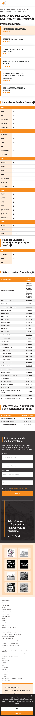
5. (13, 135)
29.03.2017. (29, 286)
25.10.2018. (29, 387)
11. (13, 254)
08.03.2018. (29, 378)
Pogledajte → (7, 31)
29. (13, 166)
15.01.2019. (29, 391)
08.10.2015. (29, 313)
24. (13, 155)
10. (13, 170)
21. (13, 174)
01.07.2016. (29, 341)
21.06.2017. (29, 369)
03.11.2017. (29, 291)
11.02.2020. (27, 424)
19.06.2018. (29, 296)
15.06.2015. (29, 307)
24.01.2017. (29, 285)
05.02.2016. (29, 332)
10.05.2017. (29, 288)
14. (13, 115)
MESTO (3, 479)
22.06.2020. (27, 421)
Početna (2, 9)
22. (13, 258)
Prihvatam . (15, 489)
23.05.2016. (29, 338)
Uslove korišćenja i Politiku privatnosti (15, 489)
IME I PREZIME (5, 453)
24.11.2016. (29, 366)
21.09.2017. (29, 290)
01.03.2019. (29, 398)
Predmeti (8, 9)
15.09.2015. (29, 283)
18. (13, 127)
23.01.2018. (29, 375)
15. (13, 111)
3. (13, 182)
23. (13, 143)
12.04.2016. (29, 335)
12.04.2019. (29, 301)
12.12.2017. (29, 293)
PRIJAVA (17, 494)
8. (13, 123)
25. (13, 214)
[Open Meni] (31, 3)
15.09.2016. (29, 356)
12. (13, 139)
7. (13, 218)
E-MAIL (3, 462)
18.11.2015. (29, 319)
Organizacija (5, 470)
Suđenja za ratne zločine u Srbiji (20, 9)
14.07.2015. (29, 310)
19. (13, 206)
